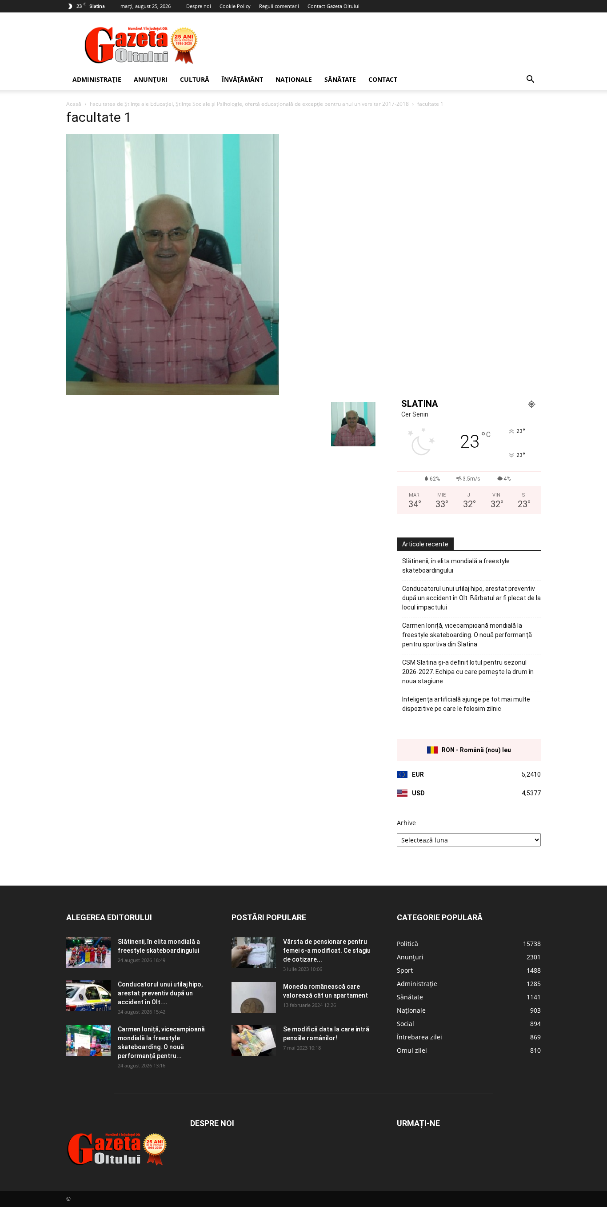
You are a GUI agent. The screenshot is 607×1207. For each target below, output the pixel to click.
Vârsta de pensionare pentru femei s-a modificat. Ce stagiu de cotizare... (327, 950)
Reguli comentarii (279, 6)
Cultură (194, 79)
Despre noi (198, 6)
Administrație (96, 79)
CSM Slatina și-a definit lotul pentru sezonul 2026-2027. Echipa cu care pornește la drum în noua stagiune (468, 672)
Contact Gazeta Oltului (333, 6)
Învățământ (242, 79)
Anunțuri (151, 79)
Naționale (294, 79)
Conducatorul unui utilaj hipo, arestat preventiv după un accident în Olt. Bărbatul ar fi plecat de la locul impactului (471, 598)
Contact (382, 79)
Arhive (406, 822)
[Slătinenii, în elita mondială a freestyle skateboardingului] (88, 952)
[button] (530, 80)
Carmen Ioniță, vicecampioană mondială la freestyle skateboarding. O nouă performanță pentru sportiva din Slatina (467, 635)
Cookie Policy (235, 6)
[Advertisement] (379, 45)
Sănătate (340, 79)
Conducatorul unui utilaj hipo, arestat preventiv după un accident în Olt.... (160, 993)
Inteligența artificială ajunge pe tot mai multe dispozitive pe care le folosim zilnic (466, 704)
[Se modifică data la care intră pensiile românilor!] (254, 1040)
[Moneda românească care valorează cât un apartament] (254, 997)
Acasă (73, 104)
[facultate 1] (172, 393)
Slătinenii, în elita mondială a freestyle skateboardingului (456, 565)
